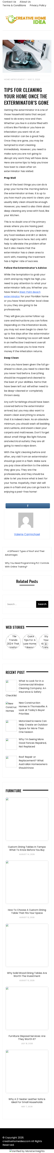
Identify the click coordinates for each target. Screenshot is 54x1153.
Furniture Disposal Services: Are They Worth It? (27, 1037)
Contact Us (9, 1)
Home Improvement (14, 79)
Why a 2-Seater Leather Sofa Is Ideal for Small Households (27, 1100)
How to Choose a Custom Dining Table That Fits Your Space (27, 911)
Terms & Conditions (14, 5)
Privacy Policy (38, 5)
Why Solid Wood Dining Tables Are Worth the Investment (27, 974)
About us (25, 1)
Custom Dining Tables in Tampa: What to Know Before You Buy (27, 848)
